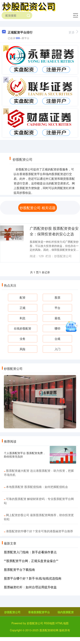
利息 (22, 318)
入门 (57, 349)
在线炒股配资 (22, 328)
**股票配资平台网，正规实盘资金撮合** (31, 561)
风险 (22, 349)
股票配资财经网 (48, 630)
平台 (57, 308)
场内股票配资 (65, 612)
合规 (57, 339)
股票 (57, 297)
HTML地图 (62, 623)
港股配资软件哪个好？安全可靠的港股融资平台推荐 (39, 531)
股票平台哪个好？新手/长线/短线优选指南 (32, 578)
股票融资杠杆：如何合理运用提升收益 (30, 587)
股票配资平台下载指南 (19, 569)
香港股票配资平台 (39, 612)
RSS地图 (49, 623)
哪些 (57, 328)
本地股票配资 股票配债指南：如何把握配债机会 (37, 487)
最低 (57, 318)
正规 (22, 308)
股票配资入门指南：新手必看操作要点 (30, 552)
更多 (72, 32)
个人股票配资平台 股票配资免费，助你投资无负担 (24, 454)
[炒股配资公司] (30, 6)
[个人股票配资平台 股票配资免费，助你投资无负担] (63, 455)
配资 (22, 297)
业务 (22, 339)
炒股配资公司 (12, 612)
